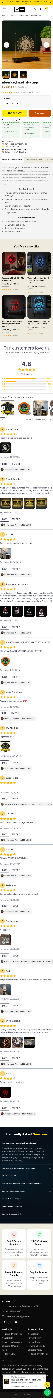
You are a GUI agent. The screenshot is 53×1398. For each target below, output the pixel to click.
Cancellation (7, 1338)
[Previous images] (3, 408)
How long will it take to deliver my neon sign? (18, 1168)
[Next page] (46, 45)
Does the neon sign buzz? (12, 1206)
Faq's (4, 1350)
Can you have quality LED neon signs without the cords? (23, 1183)
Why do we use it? (9, 1176)
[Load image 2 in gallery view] (14, 75)
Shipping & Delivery (11, 1346)
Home (4, 16)
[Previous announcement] (2, 2)
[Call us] (47, 1385)
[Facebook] (4, 1322)
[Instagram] (10, 1322)
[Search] (35, 9)
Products (12, 16)
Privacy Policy (34, 1338)
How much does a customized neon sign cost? (19, 1143)
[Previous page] (6, 45)
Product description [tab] (12, 160)
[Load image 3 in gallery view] (23, 75)
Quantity (7, 98)
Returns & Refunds (36, 1346)
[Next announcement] (50, 2)
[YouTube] (16, 1322)
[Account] (40, 9)
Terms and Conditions (12, 1334)
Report (16, 464)
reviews (16, 92)
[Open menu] (4, 9)
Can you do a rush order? (11, 1214)
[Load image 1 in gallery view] (6, 75)
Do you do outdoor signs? (11, 1199)
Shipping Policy (35, 1350)
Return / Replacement (12, 1342)
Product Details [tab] (34, 160)
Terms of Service (10, 1354)
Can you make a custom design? (14, 1191)
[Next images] (50, 408)
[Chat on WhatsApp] (47, 1392)
